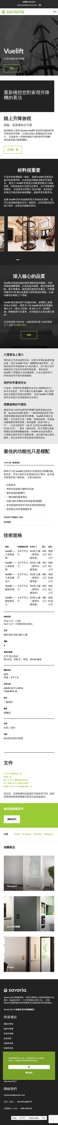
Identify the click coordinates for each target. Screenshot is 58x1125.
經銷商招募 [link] (8, 1043)
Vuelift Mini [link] (20, 325)
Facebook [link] (26, 834)
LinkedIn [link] (37, 834)
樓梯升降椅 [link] (8, 1024)
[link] (40, 5)
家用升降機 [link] (8, 1034)
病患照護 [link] (7, 1038)
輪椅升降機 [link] (8, 1029)
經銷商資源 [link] (8, 1048)
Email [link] (17, 834)
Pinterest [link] (48, 834)
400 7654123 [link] (26, 1109)
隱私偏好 (29, 1073)
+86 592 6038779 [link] (24, 1102)
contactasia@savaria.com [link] (27, 5)
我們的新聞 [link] (29, 2)
